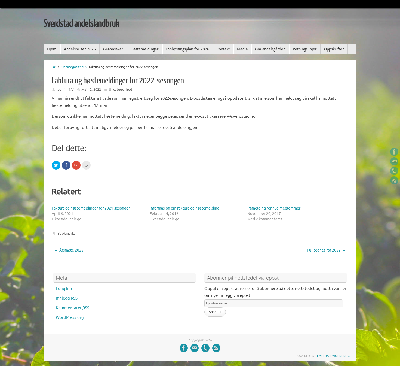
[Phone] (394, 171)
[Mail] (394, 161)
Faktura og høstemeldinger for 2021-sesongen (91, 208)
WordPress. (341, 356)
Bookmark (65, 233)
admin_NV (65, 89)
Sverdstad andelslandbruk (81, 23)
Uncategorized (72, 67)
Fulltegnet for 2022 (324, 250)
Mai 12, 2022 (91, 89)
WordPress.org (70, 317)
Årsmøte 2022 (71, 250)
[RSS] (394, 180)
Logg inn (64, 288)
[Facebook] (394, 152)
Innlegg (67, 298)
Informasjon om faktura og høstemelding (184, 208)
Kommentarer (72, 308)
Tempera (322, 356)
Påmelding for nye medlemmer (273, 208)
